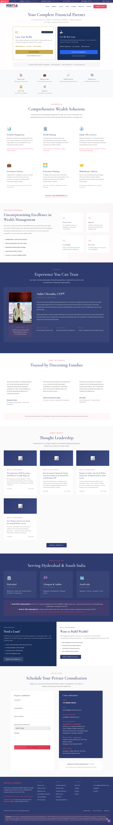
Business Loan (41, 791)
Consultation (100, 6)
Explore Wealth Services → (34, 55)
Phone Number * (19, 716)
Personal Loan (41, 788)
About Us (81, 6)
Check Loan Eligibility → (78, 52)
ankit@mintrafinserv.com (71, 717)
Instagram (96, 788)
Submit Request (32, 747)
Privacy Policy (86, 810)
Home (47, 6)
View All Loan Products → (79, 56)
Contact (88, 6)
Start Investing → (34, 52)
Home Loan (40, 785)
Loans (61, 6)
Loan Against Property (43, 794)
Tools (67, 6)
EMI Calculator (41, 799)
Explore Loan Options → (13, 659)
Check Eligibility (41, 797)
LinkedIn (95, 791)
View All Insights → (57, 545)
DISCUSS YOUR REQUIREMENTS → (56, 195)
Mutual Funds (59, 788)
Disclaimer (106, 810)
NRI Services (59, 794)
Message (16, 733)
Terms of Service (97, 810)
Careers (77, 794)
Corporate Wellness (61, 799)
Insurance (58, 797)
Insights (73, 6)
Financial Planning (61, 791)
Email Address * (18, 708)
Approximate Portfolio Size (22, 724)
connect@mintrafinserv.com (72, 710)
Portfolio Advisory (61, 785)
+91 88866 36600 (69, 703)
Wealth (54, 6)
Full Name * (17, 700)
